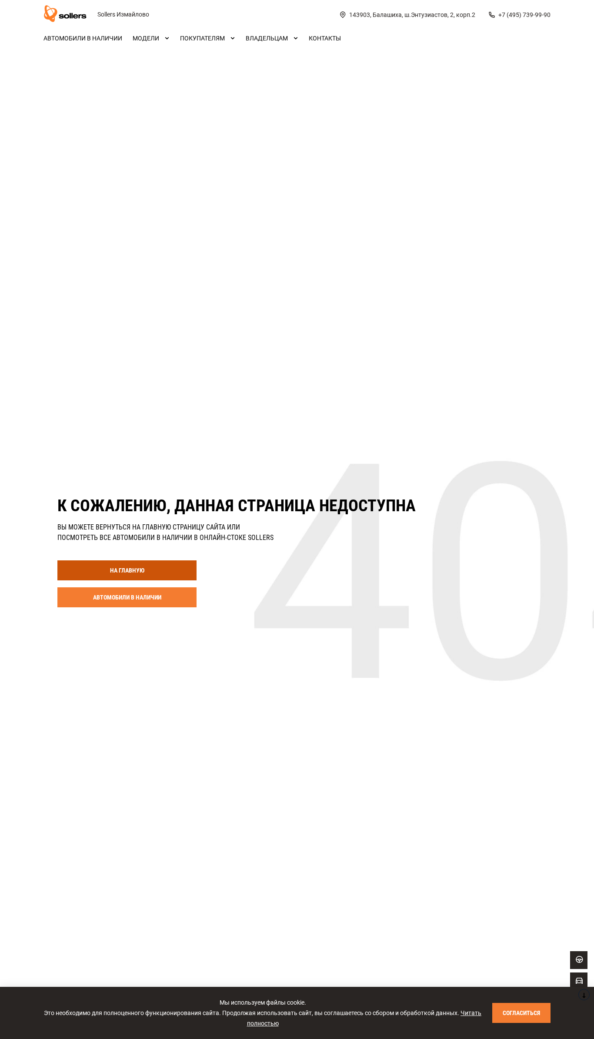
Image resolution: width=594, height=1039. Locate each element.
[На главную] (65, 15)
